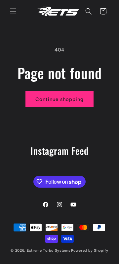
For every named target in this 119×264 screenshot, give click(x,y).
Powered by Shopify (89, 250)
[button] (13, 11)
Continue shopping (59, 99)
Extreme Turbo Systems (48, 250)
